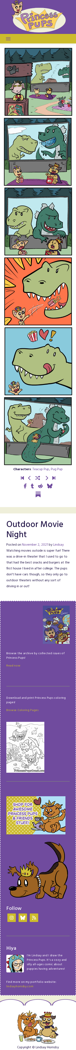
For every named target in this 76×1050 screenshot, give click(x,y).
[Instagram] (11, 918)
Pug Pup (57, 469)
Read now (13, 665)
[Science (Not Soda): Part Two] (54, 478)
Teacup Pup (40, 469)
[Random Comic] (37, 478)
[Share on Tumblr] (32, 486)
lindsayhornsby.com (20, 986)
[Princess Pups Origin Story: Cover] (22, 478)
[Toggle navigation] (8, 39)
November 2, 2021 (35, 545)
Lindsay (58, 545)
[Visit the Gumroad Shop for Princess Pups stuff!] (35, 815)
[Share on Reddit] (40, 486)
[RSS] (34, 918)
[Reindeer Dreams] (46, 478)
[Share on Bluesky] (50, 486)
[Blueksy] (23, 918)
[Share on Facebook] (25, 486)
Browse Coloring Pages (22, 710)
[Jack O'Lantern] (29, 478)
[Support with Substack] (38, 494)
